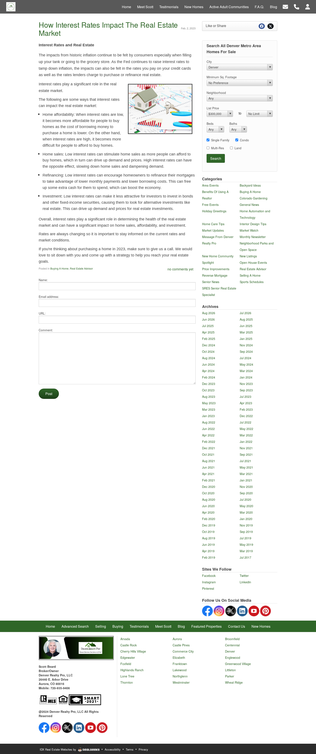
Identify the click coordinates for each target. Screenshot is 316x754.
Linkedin (245, 582)
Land (238, 148)
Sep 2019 (246, 531)
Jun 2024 (208, 364)
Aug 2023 (208, 396)
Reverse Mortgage (214, 275)
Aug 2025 (246, 319)
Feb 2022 (208, 441)
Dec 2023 (208, 384)
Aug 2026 (208, 313)
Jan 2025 (246, 338)
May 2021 (246, 467)
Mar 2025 (246, 332)
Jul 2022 (245, 422)
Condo (244, 140)
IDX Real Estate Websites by (58, 749)
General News (249, 204)
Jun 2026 (208, 319)
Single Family (220, 140)
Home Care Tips (213, 224)
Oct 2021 (208, 454)
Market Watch (249, 230)
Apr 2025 (208, 332)
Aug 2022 (208, 422)
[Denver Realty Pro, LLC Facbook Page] (207, 610)
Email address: (49, 296)
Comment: (46, 330)
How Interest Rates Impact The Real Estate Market (108, 28)
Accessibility (113, 749)
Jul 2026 (245, 313)
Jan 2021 (246, 480)
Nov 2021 (246, 448)
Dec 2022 (246, 416)
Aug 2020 (208, 499)
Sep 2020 (246, 493)
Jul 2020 (245, 499)
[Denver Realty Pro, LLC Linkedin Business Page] (242, 610)
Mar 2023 (208, 409)
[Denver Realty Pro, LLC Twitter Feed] (230, 610)
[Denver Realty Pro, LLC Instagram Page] (219, 610)
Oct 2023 (208, 390)
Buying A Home (59, 268)
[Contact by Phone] (296, 6)
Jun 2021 (208, 467)
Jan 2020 (246, 519)
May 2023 (209, 403)
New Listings (248, 256)
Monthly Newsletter (253, 237)
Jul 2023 (245, 396)
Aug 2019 (208, 538)
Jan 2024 (246, 377)
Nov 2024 (246, 345)
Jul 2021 (245, 461)
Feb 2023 (246, 409)
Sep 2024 (246, 351)
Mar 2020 (246, 512)
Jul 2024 (245, 358)
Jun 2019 (208, 544)
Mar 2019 (246, 551)
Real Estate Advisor (81, 268)
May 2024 (246, 364)
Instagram (209, 582)
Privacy (143, 749)
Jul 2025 (208, 326)
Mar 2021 (246, 474)
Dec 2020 (208, 486)
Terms (129, 749)
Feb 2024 (208, 377)
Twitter (244, 575)
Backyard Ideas (250, 185)
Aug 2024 (208, 358)
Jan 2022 (246, 441)
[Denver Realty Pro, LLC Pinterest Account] (265, 610)
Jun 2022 (208, 429)
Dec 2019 (208, 525)
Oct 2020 (208, 493)
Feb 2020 (208, 519)
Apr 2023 (246, 403)
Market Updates (213, 230)
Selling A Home (250, 275)
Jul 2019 (245, 538)
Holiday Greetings (214, 211)
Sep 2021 (246, 454)
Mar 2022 (246, 435)
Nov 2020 (246, 486)
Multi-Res (217, 148)
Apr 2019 (208, 551)
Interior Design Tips (253, 224)
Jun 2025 (246, 326)
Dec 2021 (208, 448)
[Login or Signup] (307, 6)
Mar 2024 (246, 371)
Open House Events (253, 262)
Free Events (210, 204)
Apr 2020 (208, 512)
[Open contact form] (285, 6)
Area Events (210, 185)
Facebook (209, 575)
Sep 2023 (246, 390)
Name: (43, 280)
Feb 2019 (208, 557)
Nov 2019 (246, 525)
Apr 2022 (208, 435)
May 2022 (246, 429)
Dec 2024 (208, 345)
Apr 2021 (208, 474)
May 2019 (246, 544)
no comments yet (180, 269)
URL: (42, 313)
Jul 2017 (245, 557)
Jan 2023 (208, 416)
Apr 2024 (208, 371)
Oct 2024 (208, 351)
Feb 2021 (208, 480)
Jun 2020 (208, 506)
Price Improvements (215, 269)
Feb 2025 (208, 338)
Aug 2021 (208, 461)
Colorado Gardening (253, 198)
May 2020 (246, 506)
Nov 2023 (246, 384)
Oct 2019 (208, 531)
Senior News (210, 282)
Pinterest (208, 588)
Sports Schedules (252, 282)
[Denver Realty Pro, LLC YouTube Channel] (254, 610)
